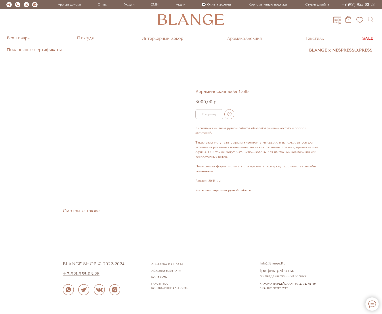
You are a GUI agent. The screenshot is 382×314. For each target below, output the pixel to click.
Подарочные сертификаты (34, 49)
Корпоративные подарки (268, 4)
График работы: (277, 270)
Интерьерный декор (162, 38)
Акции (180, 4)
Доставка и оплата (167, 264)
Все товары (19, 38)
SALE (367, 38)
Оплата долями (219, 4)
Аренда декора (69, 4)
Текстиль (314, 38)
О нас (102, 4)
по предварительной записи (283, 276)
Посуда (86, 38)
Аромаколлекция (244, 38)
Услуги (129, 4)
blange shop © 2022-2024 (93, 263)
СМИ (155, 4)
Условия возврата (166, 270)
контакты (159, 277)
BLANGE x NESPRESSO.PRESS (340, 50)
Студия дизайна (317, 4)
